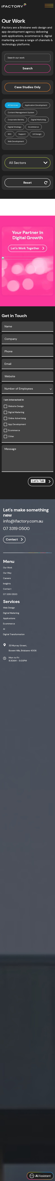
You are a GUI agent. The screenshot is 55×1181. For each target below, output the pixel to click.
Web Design (9, 607)
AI (4, 629)
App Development (17, 424)
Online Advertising (17, 418)
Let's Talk (38, 481)
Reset (27, 183)
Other (11, 436)
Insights (7, 583)
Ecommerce (14, 430)
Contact (12, 539)
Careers (7, 578)
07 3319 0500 (16, 528)
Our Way (7, 573)
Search (28, 68)
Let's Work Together (25, 248)
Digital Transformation (14, 634)
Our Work (7, 567)
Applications (9, 618)
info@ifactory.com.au (23, 521)
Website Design (16, 406)
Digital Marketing (16, 412)
